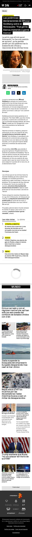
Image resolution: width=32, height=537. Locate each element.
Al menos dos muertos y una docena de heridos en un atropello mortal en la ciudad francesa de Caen (15, 229)
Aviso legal (9, 526)
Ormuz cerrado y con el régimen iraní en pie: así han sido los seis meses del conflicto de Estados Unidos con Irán (15, 312)
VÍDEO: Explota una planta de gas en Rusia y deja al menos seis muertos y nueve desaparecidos (16, 243)
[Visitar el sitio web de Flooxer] (22, 513)
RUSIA (7, 238)
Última (20, 5)
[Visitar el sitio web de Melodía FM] (24, 509)
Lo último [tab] (21, 220)
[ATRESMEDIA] (16, 495)
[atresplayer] (25, 5)
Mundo (16, 287)
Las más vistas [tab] (8, 220)
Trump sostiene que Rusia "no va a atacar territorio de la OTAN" (15, 456)
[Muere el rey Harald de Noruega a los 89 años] (9, 407)
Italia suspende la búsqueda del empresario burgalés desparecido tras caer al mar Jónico (14, 364)
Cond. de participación (21, 529)
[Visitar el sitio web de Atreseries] (24, 505)
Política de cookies (9, 529)
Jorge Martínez (13, 85)
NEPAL (7, 251)
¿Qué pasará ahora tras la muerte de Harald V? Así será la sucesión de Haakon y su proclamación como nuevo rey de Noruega (23, 334)
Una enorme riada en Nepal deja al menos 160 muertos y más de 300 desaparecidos (17, 256)
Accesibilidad (16, 532)
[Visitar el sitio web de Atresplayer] (12, 513)
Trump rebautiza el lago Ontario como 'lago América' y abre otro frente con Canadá (8, 334)
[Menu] (30, 5)
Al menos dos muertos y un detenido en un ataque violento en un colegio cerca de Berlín (23, 475)
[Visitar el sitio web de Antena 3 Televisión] (8, 501)
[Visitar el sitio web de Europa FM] (16, 509)
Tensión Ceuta (26, 1)
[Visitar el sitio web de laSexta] (16, 501)
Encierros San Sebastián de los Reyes (12, 1)
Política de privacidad (19, 526)
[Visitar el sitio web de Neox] (24, 501)
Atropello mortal (12, 224)
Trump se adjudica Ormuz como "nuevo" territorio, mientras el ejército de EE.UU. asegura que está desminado (22, 415)
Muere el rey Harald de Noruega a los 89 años (8, 412)
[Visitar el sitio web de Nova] (8, 505)
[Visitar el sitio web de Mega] (16, 505)
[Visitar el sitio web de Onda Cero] (8, 509)
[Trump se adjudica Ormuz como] (23, 407)
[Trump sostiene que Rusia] (16, 445)
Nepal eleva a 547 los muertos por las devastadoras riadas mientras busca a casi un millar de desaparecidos (14, 394)
